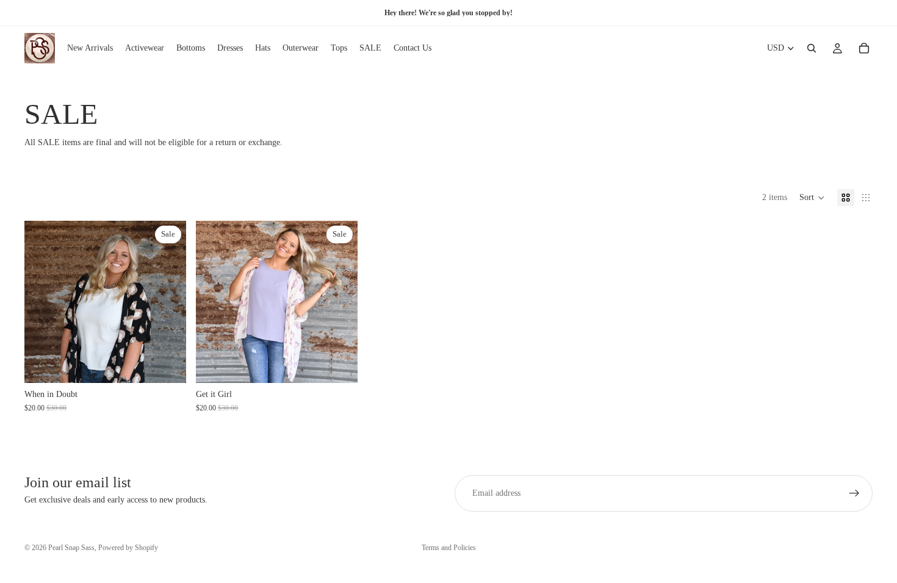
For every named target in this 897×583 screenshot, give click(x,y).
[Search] (811, 48)
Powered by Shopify (128, 547)
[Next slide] (168, 301)
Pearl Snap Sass (71, 547)
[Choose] (167, 364)
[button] (812, 197)
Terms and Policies (449, 547)
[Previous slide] (42, 301)
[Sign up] (854, 493)
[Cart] (864, 48)
